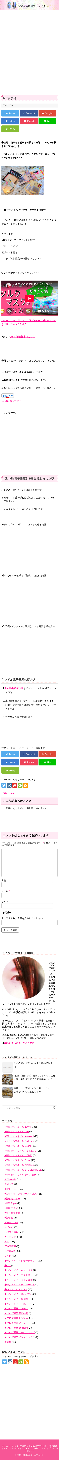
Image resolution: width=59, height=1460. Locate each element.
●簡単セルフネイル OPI (16, 1131)
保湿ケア (9, 1184)
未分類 (7, 1342)
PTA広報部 (10, 1246)
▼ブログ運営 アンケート (17, 1323)
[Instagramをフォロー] (9, 785)
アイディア (10, 1237)
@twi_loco (8, 793)
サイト (4, 901)
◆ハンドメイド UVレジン (17, 1294)
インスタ (25, 1448)
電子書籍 (53, 1446)
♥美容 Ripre (10, 1203)
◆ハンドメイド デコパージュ (19, 1284)
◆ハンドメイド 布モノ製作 (18, 1280)
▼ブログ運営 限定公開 (16, 1313)
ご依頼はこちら (38, 1448)
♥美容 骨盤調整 (12, 1213)
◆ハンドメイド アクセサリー (19, 1275)
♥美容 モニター (12, 1198)
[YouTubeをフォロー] (14, 785)
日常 (6, 1241)
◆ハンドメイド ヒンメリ (18, 1304)
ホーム (5, 1446)
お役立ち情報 (11, 1232)
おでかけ (9, 1227)
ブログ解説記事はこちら (22, 336)
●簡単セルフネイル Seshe (17, 1146)
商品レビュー (11, 1189)
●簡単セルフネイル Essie (17, 1160)
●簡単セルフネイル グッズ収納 (20, 1174)
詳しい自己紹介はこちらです (19, 1043)
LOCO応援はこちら (11, 401)
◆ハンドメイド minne (15, 1289)
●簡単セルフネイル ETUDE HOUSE (23, 1170)
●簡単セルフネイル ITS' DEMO (20, 1151)
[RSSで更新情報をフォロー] (25, 785)
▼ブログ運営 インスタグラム (19, 1337)
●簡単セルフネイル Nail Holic (19, 1141)
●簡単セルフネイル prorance (19, 1165)
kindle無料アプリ (14, 688)
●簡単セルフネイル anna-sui (19, 1136)
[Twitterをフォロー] (3, 785)
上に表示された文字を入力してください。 (23, 918)
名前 (4, 880)
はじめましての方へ (19, 1446)
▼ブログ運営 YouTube (16, 1328)
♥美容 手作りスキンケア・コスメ (21, 1194)
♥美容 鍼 (8, 1217)
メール (5, 891)
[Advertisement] (29, 60)
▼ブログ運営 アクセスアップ (19, 1332)
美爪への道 (10, 1179)
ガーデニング (11, 1222)
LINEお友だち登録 (38, 1446)
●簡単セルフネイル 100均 (17, 1127)
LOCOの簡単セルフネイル (33, 1455)
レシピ (7, 1256)
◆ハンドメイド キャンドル (18, 1270)
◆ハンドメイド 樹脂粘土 (17, 1299)
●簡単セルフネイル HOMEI (18, 1155)
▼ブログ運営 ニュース (16, 1308)
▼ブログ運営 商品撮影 (16, 1318)
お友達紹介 (10, 1251)
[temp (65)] (10, 121)
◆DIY (7, 1265)
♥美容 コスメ (11, 1208)
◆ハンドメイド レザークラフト (20, 1260)
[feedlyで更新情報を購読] (20, 785)
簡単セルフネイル (11, 1448)
